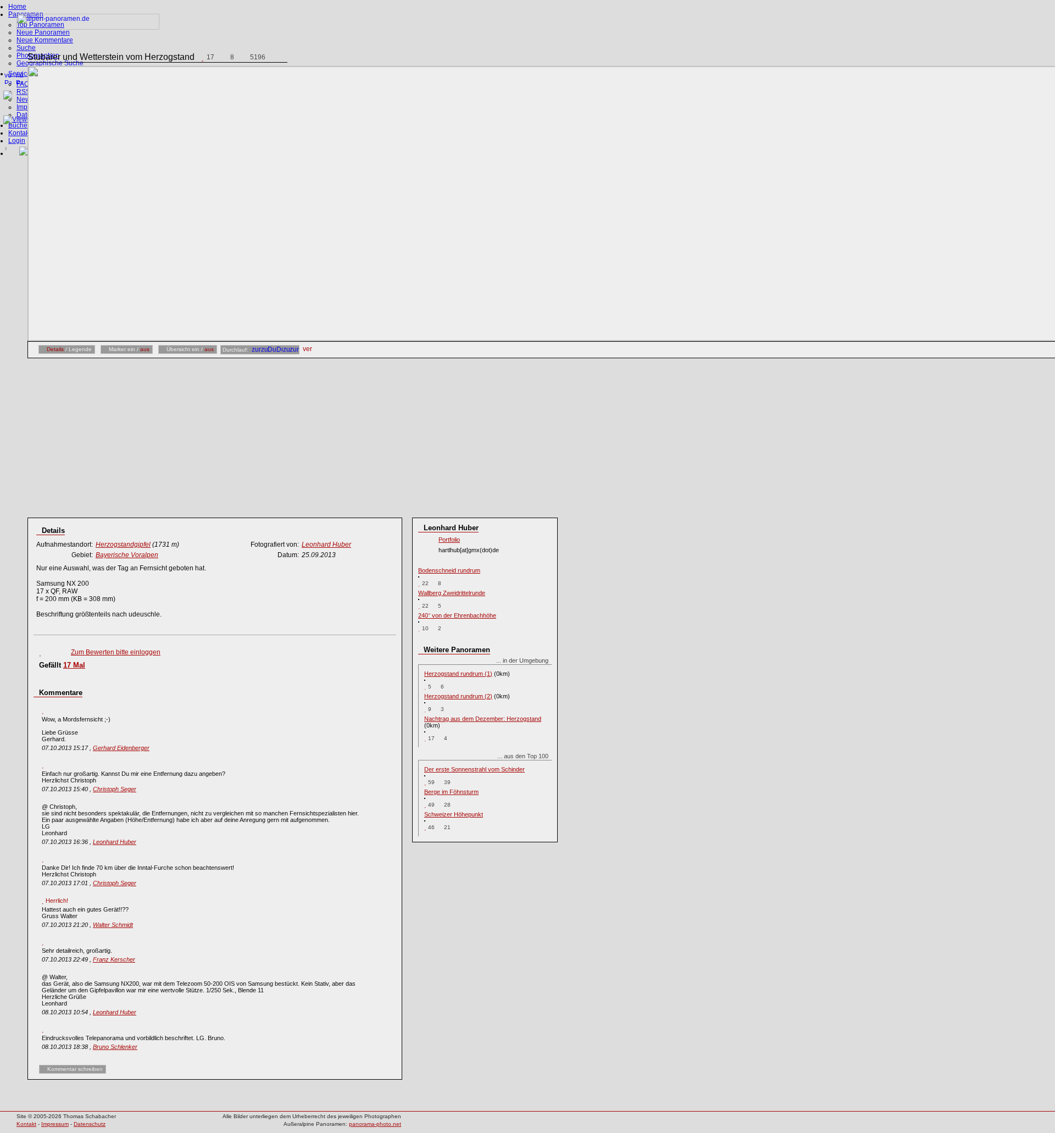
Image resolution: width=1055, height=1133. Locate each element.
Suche (26, 48)
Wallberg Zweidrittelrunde (451, 593)
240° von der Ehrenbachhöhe (457, 615)
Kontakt (19, 133)
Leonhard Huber (114, 841)
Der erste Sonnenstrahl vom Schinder (474, 769)
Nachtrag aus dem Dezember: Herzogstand (482, 718)
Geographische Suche (50, 63)
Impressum (55, 1124)
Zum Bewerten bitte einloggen (115, 652)
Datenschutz (90, 1124)
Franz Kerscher (114, 959)
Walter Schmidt (113, 924)
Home (17, 6)
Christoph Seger (114, 789)
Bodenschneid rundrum (449, 570)
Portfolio (449, 539)
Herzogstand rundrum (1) (458, 673)
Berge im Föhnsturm (451, 791)
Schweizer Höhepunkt (453, 814)
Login (16, 141)
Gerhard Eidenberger (121, 748)
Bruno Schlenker (115, 1046)
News (25, 99)
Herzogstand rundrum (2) (458, 696)
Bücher (19, 125)
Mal (74, 665)
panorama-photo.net (375, 1124)
